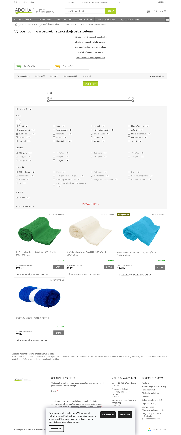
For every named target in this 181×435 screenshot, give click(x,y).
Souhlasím (125, 414)
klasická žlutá (138, 137)
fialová (98, 137)
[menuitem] (24, 19)
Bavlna (23, 179)
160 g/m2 (25, 152)
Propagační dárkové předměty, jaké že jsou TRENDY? (121, 391)
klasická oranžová (140, 133)
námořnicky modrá (103, 130)
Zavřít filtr (90, 84)
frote (135, 172)
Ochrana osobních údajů (152, 400)
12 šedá (99, 141)
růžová (61, 137)
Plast (60, 172)
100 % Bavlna (26, 172)
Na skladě (25, 109)
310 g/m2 (137, 156)
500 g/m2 (62, 156)
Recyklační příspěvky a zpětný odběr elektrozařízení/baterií (151, 416)
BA (22, 183)
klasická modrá (139, 126)
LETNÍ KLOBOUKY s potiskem (124, 383)
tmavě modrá (63, 130)
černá (23, 126)
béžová (24, 137)
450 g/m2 (100, 156)
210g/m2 (24, 156)
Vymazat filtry (89, 204)
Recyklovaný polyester (105, 179)
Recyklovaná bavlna (141, 175)
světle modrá (26, 130)
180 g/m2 (62, 152)
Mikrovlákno (26, 175)
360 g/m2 (62, 160)
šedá (60, 126)
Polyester (100, 172)
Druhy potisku (148, 406)
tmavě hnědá (63, 133)
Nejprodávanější (70, 76)
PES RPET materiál (141, 179)
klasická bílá (63, 141)
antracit (99, 126)
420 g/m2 (25, 160)
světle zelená (26, 133)
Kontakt (71, 2)
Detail (58, 267)
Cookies (145, 396)
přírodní (24, 141)
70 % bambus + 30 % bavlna (69, 175)
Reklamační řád (148, 389)
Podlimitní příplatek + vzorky (94, 2)
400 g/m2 (137, 152)
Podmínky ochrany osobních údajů (86, 406)
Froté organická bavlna (67, 179)
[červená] (18, 122)
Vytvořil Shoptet (160, 429)
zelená (136, 130)
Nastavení (56, 428)
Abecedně (87, 76)
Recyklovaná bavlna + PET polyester (71, 184)
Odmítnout (108, 414)
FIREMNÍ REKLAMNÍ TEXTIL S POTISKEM (124, 401)
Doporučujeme (23, 76)
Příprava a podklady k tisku (153, 410)
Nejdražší (54, 76)
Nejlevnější (40, 76)
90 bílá (136, 141)
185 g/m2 (100, 152)
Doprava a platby (149, 403)
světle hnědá (101, 133)
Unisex (23, 197)
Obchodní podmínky (150, 393)
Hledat (110, 11)
